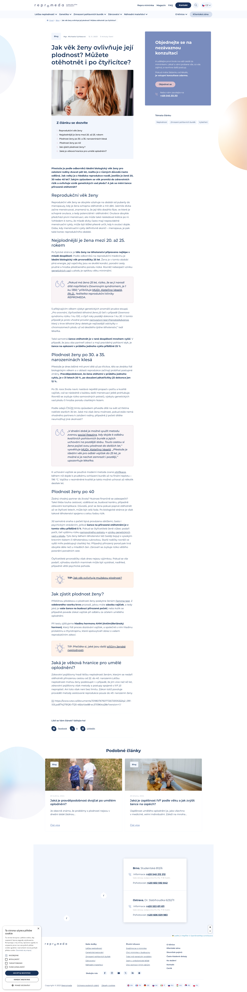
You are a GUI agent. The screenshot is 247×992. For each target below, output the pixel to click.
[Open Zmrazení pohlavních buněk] (105, 14)
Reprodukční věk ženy (70, 130)
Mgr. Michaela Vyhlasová (75, 37)
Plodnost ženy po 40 (70, 143)
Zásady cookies (108, 985)
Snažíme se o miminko (136, 948)
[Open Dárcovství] (121, 14)
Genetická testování (94, 952)
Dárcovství (90, 960)
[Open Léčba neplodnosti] (56, 14)
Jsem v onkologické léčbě (137, 960)
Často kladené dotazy (177, 956)
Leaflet (176, 936)
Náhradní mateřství (94, 965)
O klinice (171, 944)
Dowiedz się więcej (23, 950)
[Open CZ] (210, 5)
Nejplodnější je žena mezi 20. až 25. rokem (81, 134)
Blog (57, 20)
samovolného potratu (92, 532)
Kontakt (170, 964)
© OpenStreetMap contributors (201, 936)
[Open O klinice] (186, 14)
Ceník (169, 968)
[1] (72, 408)
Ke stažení (171, 960)
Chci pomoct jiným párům (138, 965)
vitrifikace (120, 472)
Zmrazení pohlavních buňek (98, 956)
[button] (60, 728)
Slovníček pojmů (174, 952)
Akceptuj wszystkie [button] (21, 973)
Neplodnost (162, 122)
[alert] (22, 957)
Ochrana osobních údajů (88, 985)
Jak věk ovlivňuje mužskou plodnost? (97, 577)
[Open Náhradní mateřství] (146, 14)
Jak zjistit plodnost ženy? (72, 147)
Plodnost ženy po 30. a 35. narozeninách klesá (83, 139)
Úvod (51, 20)
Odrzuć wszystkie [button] (22, 980)
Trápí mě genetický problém (139, 956)
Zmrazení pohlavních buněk (183, 122)
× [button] (38, 929)
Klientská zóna (173, 948)
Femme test (123, 601)
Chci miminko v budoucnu (138, 952)
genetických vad (61, 270)
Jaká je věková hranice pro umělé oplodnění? (83, 151)
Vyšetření (203, 122)
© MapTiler (184, 936)
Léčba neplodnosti (94, 948)
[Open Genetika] (70, 14)
